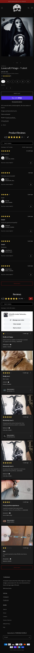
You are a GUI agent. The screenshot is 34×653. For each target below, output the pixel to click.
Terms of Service (7, 620)
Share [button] (4, 125)
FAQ (4, 627)
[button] (2, 8)
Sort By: (24, 147)
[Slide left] (13, 62)
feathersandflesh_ (11, 117)
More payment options (17, 101)
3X (28, 81)
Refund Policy (6, 623)
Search (5, 609)
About (4, 613)
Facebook (6, 600)
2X (22, 81)
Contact (5, 616)
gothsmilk (6, 121)
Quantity (3, 85)
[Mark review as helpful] (31, 162)
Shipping (8, 73)
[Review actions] (30, 333)
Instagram (6, 597)
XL (17, 81)
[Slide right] (20, 62)
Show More (19, 341)
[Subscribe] (29, 637)
